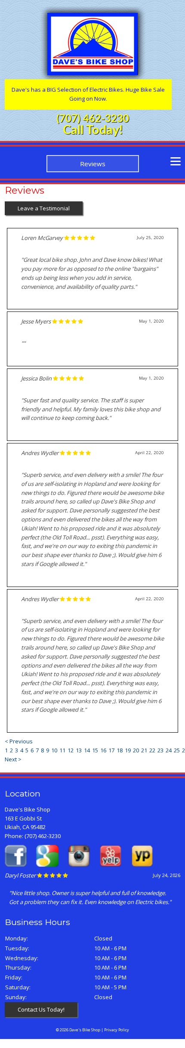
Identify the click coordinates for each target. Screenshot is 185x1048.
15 (95, 750)
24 (169, 750)
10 (54, 750)
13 (79, 750)
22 (152, 750)
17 (111, 750)
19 (128, 750)
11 (62, 750)
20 (136, 750)
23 (160, 750)
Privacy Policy (116, 1030)
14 (87, 750)
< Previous (19, 741)
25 (177, 750)
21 (144, 750)
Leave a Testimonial (44, 208)
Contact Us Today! (41, 1009)
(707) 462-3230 (92, 119)
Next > (13, 759)
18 (120, 750)
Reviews (92, 163)
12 (71, 750)
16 (103, 750)
